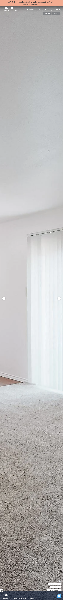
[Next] (59, 298)
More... (40, 10)
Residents (56, 13)
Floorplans (30, 10)
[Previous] (3, 298)
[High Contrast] (1, 590)
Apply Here (47, 13)
